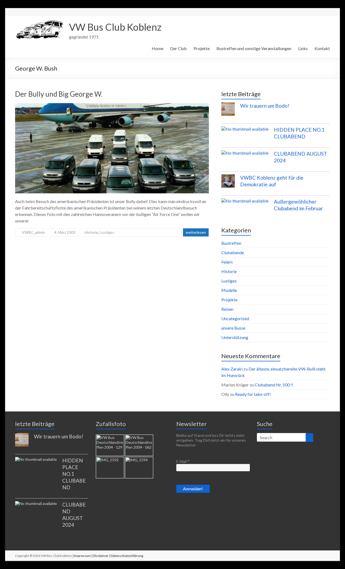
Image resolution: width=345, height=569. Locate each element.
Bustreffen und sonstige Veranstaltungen (253, 48)
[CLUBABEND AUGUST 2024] (244, 155)
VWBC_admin (33, 232)
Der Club (178, 48)
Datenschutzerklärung (127, 556)
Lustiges (107, 232)
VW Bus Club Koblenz (115, 27)
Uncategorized (235, 318)
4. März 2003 (64, 232)
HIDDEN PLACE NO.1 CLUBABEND (74, 473)
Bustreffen (231, 243)
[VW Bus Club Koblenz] (39, 22)
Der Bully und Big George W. (58, 94)
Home (157, 48)
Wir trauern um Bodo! (264, 106)
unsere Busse (233, 327)
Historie (91, 232)
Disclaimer (101, 556)
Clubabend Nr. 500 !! (274, 384)
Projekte (202, 48)
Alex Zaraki (232, 368)
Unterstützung (234, 337)
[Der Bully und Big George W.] (112, 105)
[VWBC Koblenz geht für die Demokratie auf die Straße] (228, 183)
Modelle (229, 290)
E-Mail (182, 461)
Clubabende (232, 252)
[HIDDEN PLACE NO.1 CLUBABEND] (244, 131)
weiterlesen (196, 232)
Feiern (227, 261)
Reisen (227, 309)
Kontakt (322, 48)
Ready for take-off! (253, 394)
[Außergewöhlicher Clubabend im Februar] (244, 203)
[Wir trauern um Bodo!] (228, 111)
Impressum (82, 556)
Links (303, 48)
